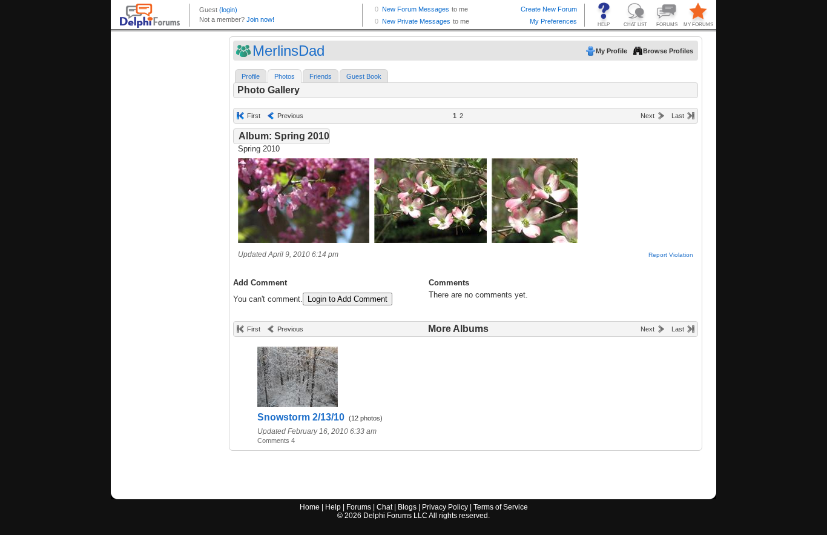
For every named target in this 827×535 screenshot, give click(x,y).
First (253, 115)
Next (647, 115)
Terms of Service (500, 507)
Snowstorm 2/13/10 (300, 417)
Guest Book (363, 76)
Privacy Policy (445, 507)
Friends (320, 76)
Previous (290, 115)
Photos (284, 76)
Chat (384, 507)
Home (310, 507)
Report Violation (670, 254)
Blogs (407, 507)
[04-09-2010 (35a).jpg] (430, 240)
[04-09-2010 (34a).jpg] (303, 240)
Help (333, 507)
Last (677, 115)
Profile (251, 76)
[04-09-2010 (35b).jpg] (535, 240)
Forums (358, 507)
